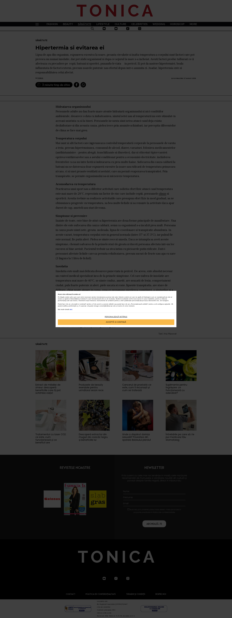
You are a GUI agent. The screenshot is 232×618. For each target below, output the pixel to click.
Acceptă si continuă (116, 322)
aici (71, 309)
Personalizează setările (116, 317)
